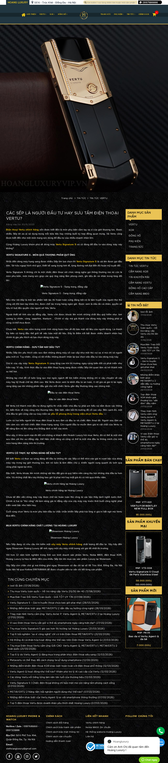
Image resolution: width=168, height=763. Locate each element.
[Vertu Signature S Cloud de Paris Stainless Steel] (143, 549)
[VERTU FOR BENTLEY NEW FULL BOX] (143, 483)
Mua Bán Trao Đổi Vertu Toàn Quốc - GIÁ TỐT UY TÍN (150, 347)
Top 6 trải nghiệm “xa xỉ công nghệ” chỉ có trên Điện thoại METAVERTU (60, 634)
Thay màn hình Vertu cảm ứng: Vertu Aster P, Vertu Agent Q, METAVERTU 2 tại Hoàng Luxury (149, 418)
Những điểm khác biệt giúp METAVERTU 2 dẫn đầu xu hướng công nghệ (150, 380)
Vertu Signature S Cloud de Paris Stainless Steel (144, 573)
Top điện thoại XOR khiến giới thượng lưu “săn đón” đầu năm (149, 399)
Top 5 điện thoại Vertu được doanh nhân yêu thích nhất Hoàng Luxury (59, 702)
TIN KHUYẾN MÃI (139, 277)
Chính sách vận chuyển (59, 736)
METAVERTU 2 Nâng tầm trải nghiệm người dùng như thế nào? (55, 691)
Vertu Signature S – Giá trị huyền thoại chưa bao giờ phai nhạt (150, 363)
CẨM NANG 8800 (139, 293)
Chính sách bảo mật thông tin (62, 731)
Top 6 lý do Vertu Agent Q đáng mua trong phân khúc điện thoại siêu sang (61, 654)
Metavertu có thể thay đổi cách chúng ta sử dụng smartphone (54, 660)
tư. (79, 413)
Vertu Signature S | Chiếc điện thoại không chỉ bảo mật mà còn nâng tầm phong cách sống (61, 684)
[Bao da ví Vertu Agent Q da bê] (143, 614)
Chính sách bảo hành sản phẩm (63, 727)
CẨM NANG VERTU (140, 282)
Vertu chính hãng (95, 722)
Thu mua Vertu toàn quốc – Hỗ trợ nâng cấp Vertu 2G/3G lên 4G (149, 330)
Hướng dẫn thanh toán (58, 741)
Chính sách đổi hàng (57, 722)
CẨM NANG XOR (138, 271)
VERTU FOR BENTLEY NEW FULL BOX (143, 507)
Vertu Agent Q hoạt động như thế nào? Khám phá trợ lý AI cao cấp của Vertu (63, 671)
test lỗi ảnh (146, 311)
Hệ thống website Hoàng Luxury (104, 731)
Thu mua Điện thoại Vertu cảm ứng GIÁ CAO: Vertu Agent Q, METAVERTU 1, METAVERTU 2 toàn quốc (62, 647)
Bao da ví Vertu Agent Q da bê (144, 637)
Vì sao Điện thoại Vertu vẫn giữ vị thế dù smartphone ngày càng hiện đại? (61, 622)
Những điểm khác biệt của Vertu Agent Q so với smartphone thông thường (62, 697)
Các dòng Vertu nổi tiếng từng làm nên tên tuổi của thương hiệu (55, 677)
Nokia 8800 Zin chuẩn (98, 727)
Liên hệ (90, 736)
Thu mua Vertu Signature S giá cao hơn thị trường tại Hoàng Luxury (57, 628)
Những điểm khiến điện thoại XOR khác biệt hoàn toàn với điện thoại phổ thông (64, 665)
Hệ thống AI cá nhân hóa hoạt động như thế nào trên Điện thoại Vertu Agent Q (64, 639)
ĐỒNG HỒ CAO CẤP (141, 288)
